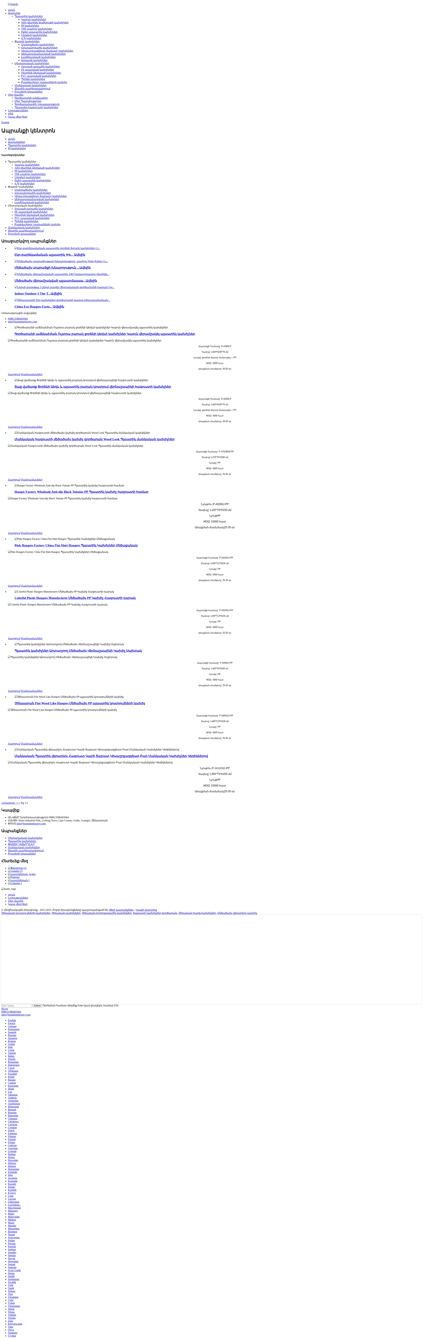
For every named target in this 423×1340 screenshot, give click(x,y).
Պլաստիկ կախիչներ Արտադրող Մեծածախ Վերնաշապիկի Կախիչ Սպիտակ (78, 650)
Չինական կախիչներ (66, 913)
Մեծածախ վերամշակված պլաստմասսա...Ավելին (56, 280)
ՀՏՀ (10, 113)
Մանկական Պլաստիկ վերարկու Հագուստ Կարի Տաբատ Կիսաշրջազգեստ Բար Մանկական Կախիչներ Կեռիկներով (111, 756)
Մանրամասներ (31, 374)
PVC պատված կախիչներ (38, 76)
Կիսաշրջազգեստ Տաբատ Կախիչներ (47, 50)
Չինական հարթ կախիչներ (197, 913)
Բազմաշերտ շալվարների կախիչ (44, 82)
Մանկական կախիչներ (30, 85)
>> (18, 803)
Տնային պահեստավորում (32, 88)
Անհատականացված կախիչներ (43, 54)
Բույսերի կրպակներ (28, 91)
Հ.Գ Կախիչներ (31, 38)
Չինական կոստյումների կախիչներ (25, 913)
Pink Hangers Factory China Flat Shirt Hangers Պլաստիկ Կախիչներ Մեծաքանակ (76, 545)
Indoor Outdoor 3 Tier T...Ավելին (38, 293)
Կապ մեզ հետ (17, 116)
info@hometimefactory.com (31, 823)
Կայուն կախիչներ (33, 19)
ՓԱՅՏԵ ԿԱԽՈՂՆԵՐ (21, 844)
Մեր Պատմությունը (28, 101)
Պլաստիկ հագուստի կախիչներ (36, 107)
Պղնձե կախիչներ (33, 79)
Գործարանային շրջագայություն (37, 104)
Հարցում (14, 374)
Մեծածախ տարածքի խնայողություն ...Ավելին (53, 267)
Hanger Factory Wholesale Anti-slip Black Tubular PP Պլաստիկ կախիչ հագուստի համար (81, 492)
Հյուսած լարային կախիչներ (40, 66)
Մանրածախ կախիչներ (37, 44)
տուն (11, 10)
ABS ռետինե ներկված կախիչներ (37, 167)
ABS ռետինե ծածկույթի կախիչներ (45, 22)
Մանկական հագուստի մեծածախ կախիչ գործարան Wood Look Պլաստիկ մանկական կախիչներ (94, 439)
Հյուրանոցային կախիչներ (39, 47)
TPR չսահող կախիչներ (36, 28)
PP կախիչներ (30, 25)
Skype (4, 1008)
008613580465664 (11, 1011)
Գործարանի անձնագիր (31, 98)
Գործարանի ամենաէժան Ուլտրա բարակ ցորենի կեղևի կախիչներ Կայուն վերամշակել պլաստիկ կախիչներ (105, 334)
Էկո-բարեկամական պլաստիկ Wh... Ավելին (50, 254)
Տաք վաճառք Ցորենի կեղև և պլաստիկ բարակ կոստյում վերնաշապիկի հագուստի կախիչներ (93, 386)
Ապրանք (14, 13)
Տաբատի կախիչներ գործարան (155, 913)
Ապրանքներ (16, 142)
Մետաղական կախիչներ (32, 63)
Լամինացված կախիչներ (38, 57)
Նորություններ (18, 110)
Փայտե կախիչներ (27, 41)
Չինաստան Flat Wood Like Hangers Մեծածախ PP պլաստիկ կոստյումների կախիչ (80, 703)
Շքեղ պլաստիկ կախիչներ (39, 32)
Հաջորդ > (10, 803)
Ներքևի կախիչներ (34, 35)
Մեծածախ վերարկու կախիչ (237, 913)
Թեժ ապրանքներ (121, 909)
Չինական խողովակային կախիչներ (107, 913)
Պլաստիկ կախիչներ (29, 16)
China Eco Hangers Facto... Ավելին (39, 306)
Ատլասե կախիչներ (34, 60)
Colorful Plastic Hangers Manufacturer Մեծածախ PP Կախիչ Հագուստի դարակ (75, 598)
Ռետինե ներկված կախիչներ (41, 72)
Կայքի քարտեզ (146, 909)
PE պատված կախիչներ (37, 69)
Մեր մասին (15, 94)
